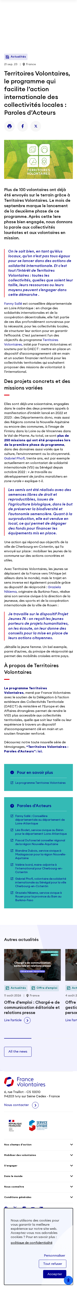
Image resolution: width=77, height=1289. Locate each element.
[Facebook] (22, 126)
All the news (17, 1051)
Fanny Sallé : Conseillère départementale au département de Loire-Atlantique (40, 820)
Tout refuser (52, 1263)
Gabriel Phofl (14, 458)
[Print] (9, 126)
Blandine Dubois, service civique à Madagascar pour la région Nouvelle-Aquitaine (40, 854)
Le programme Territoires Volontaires (40, 782)
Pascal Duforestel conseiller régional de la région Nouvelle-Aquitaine (40, 842)
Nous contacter (17, 1105)
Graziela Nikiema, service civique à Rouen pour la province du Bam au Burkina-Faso (38, 896)
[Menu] (70, 31)
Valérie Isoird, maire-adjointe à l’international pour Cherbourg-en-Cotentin (39, 868)
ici (40, 751)
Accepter (54, 1274)
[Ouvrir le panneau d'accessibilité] (68, 1280)
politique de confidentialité (31, 1242)
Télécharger (38, 19)
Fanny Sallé (13, 303)
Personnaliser (54, 1255)
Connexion (63, 31)
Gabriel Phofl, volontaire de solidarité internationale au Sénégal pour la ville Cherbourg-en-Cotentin (40, 882)
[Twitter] (35, 126)
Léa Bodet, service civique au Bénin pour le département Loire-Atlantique (41, 832)
